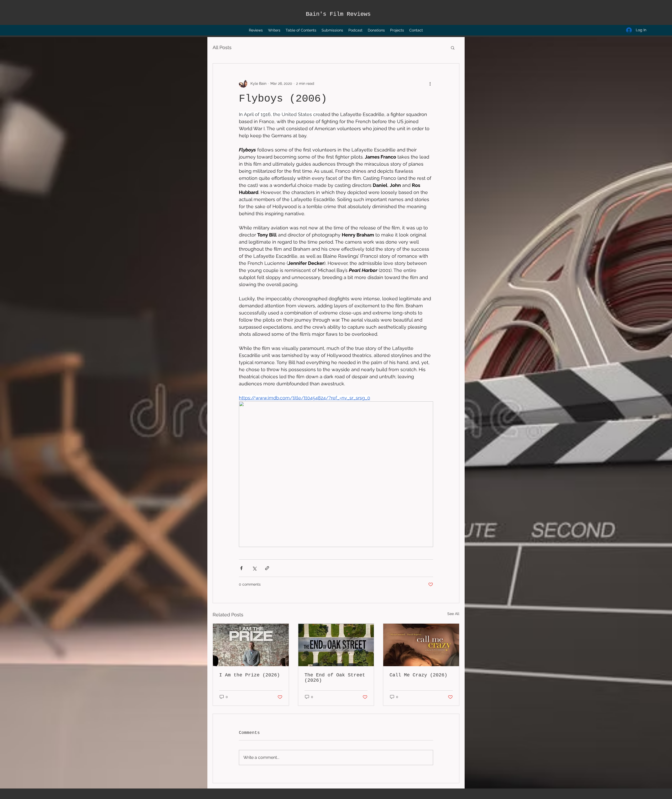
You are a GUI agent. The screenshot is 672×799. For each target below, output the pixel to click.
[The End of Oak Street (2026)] (336, 645)
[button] (452, 47)
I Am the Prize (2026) (249, 675)
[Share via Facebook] (241, 568)
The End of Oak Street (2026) (334, 677)
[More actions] (430, 83)
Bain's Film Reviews (338, 14)
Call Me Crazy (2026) (418, 675)
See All (453, 614)
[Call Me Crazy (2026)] (421, 645)
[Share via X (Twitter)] (254, 568)
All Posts (222, 47)
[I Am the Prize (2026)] (251, 645)
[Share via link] (267, 568)
